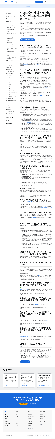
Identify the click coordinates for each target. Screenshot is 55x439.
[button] (27, 1)
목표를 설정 (48, 320)
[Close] (52, 5)
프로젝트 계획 (39, 64)
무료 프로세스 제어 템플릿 (27, 39)
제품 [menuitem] (16, 2)
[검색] (45, 2)
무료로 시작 (39, 1)
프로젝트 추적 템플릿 (24, 289)
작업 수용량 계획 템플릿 (24, 336)
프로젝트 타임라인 (29, 201)
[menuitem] (27, 2)
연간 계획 (29, 122)
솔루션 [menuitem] (20, 2)
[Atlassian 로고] (8, 2)
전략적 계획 (25, 64)
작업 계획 (41, 95)
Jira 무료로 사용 (25, 361)
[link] (50, 2)
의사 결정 (46, 87)
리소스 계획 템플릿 (37, 304)
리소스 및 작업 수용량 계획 (46, 207)
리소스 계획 (33, 217)
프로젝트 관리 (40, 275)
